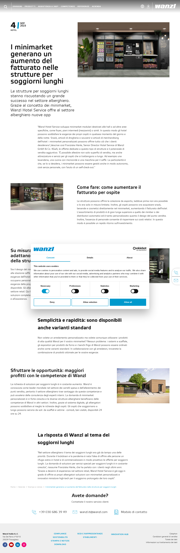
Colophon (173, 534)
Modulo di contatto (134, 512)
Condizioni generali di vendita (165, 537)
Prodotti (30, 6)
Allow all (128, 302)
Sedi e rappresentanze (90, 534)
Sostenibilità (60, 537)
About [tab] (129, 257)
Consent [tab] (50, 257)
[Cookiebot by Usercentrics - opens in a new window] (134, 249)
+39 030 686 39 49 (53, 512)
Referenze (83, 6)
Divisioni (17, 6)
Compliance (60, 534)
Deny (52, 302)
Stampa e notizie (35, 487)
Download (60, 544)
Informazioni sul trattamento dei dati (161, 542)
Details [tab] (90, 257)
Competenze (68, 6)
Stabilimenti (90, 537)
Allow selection (90, 302)
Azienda (96, 6)
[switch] (75, 291)
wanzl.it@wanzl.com (94, 512)
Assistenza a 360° (48, 6)
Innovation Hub (119, 534)
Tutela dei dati (171, 539)
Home (13, 487)
